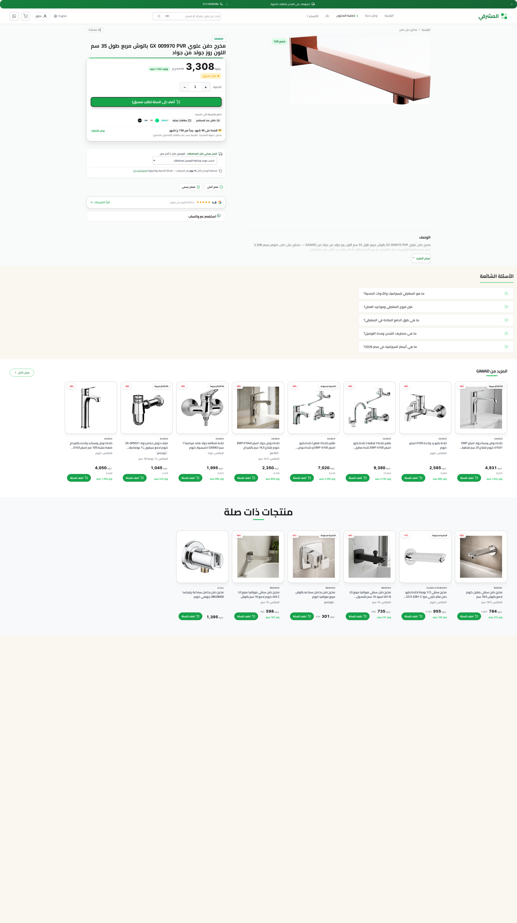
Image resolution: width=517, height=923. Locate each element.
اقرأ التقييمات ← (100, 202)
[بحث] (159, 16)
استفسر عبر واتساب (202, 216)
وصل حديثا (371, 15)
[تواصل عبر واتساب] (14, 16)
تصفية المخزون (345, 15)
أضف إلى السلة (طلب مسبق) (153, 102)
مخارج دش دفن (408, 30)
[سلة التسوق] (25, 16)
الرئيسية (389, 15)
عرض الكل (24, 372)
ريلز (327, 15)
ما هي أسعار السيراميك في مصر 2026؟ (390, 347)
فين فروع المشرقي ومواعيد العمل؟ (388, 307)
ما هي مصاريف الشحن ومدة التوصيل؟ (390, 333)
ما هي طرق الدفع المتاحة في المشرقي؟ (391, 320)
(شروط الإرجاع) (140, 170)
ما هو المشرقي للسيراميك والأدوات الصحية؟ (394, 293)
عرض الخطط (98, 130)
